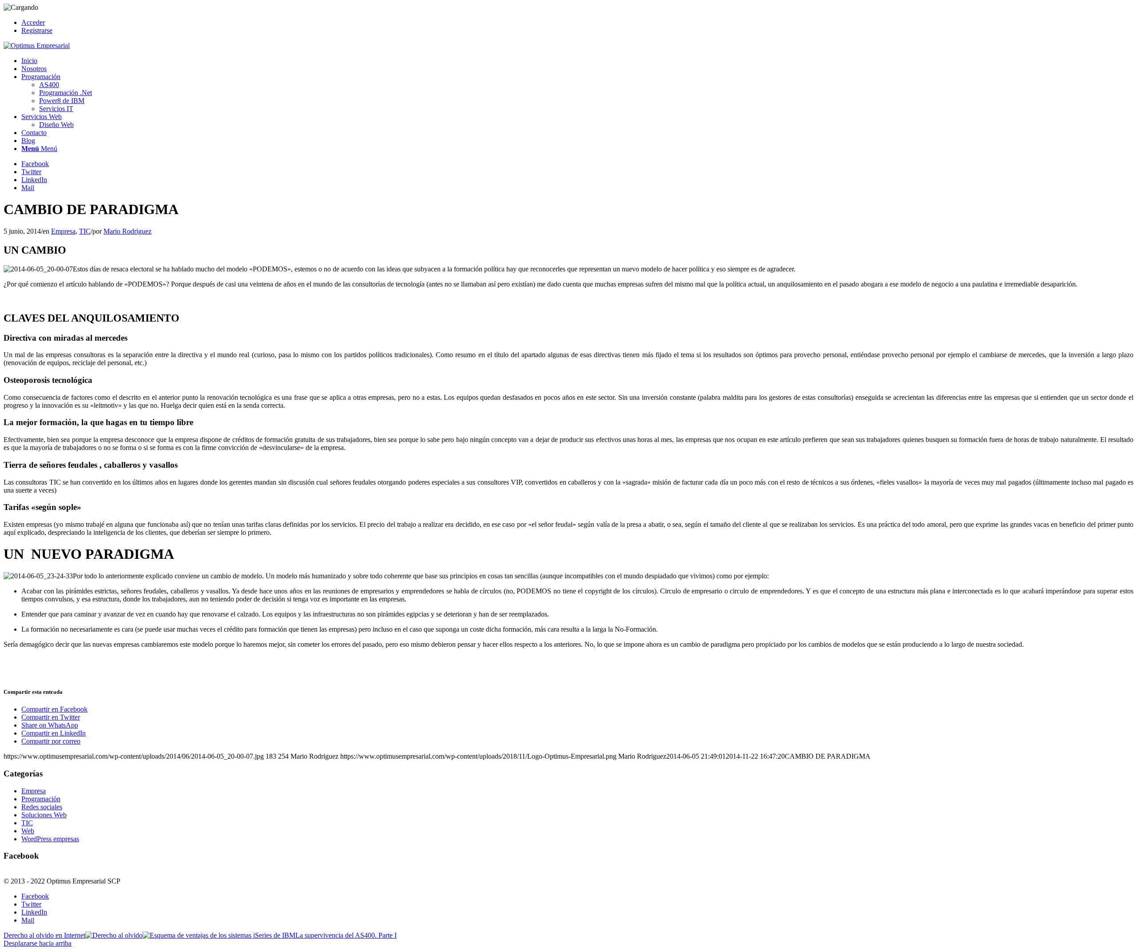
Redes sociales (41, 807)
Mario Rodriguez (127, 231)
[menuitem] (577, 23)
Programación (40, 799)
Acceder (33, 22)
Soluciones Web (44, 815)
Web (27, 831)
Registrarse (36, 30)
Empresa (63, 231)
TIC (85, 231)
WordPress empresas (50, 839)
